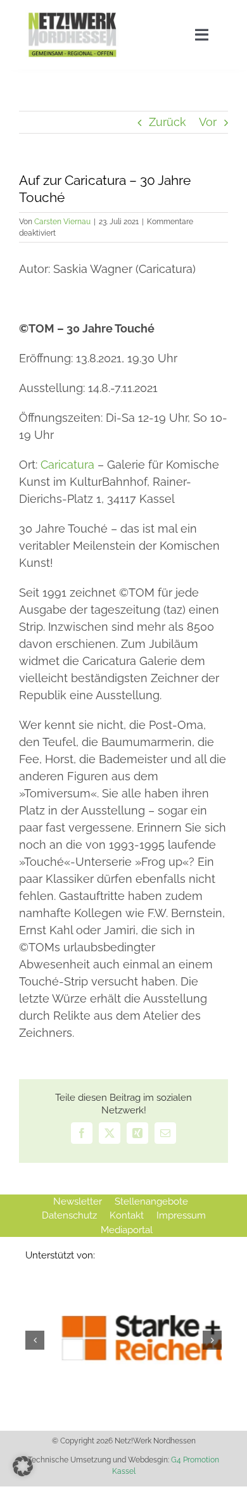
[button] (23, 1466)
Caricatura (67, 464)
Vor (208, 122)
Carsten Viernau (62, 221)
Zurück (167, 122)
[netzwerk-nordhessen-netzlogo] (72, 15)
